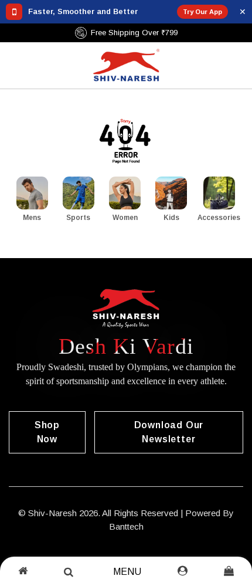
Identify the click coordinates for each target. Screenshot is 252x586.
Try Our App (202, 11)
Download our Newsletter (169, 432)
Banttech (126, 526)
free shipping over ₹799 (146, 32)
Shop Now (47, 432)
